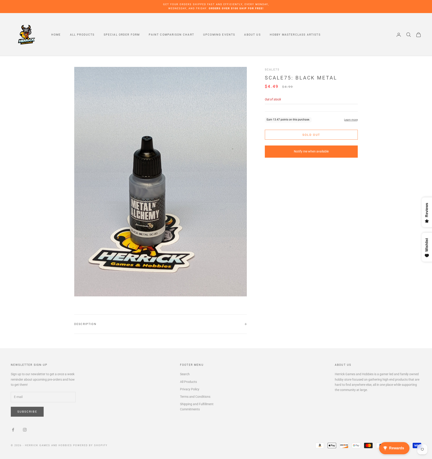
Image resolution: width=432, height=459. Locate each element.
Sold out (311, 134)
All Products (82, 34)
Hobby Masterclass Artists (295, 34)
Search (185, 374)
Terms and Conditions (195, 396)
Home (56, 34)
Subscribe (27, 411)
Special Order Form (122, 34)
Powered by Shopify (90, 445)
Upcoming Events (219, 34)
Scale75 (272, 69)
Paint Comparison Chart (171, 34)
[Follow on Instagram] (24, 429)
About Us (252, 34)
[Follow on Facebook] (13, 429)
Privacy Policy (189, 389)
